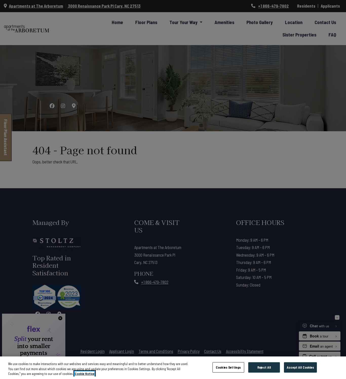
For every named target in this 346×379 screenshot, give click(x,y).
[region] (173, 367)
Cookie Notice (84, 374)
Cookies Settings (228, 367)
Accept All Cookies (300, 367)
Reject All (264, 367)
